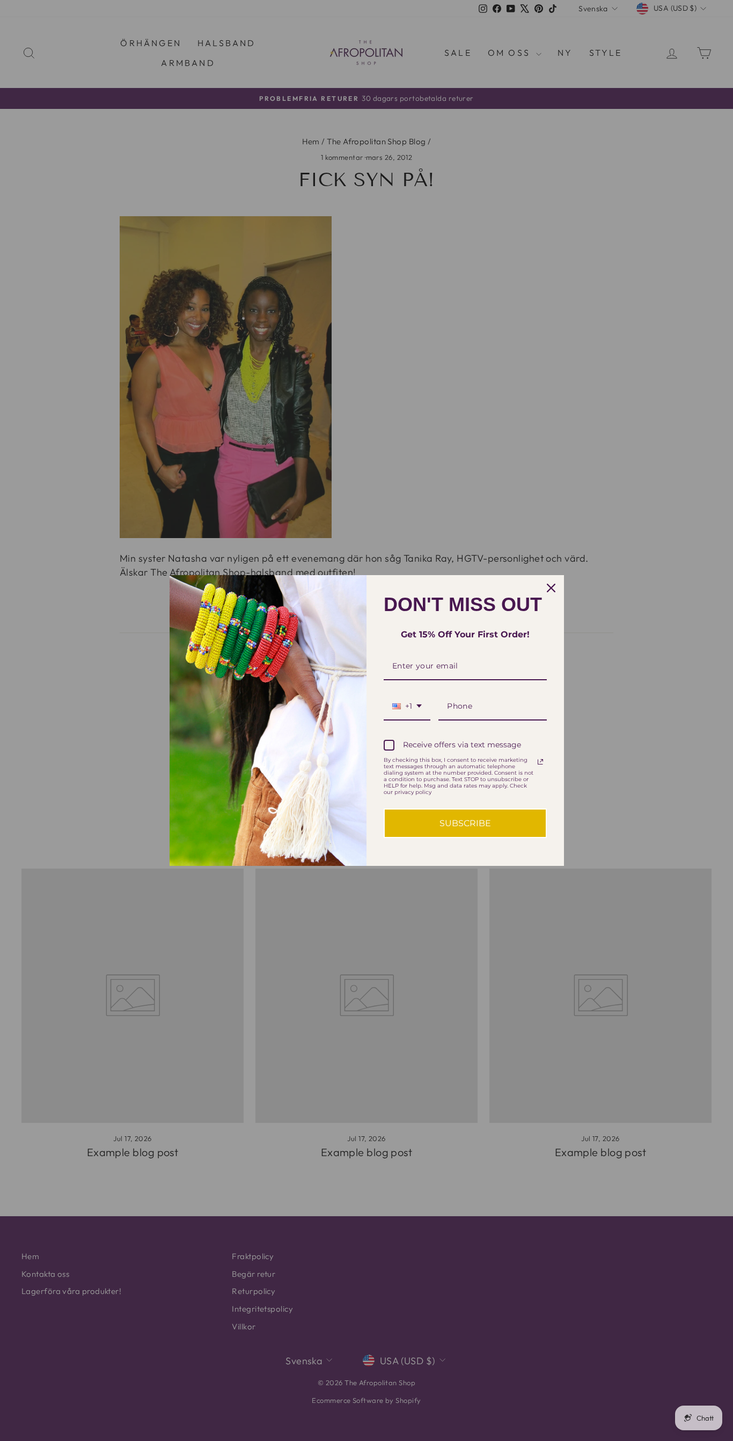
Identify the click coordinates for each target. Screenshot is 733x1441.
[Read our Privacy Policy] (540, 761)
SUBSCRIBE (465, 823)
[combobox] (407, 706)
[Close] (551, 588)
